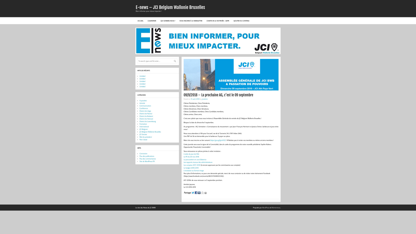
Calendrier (152, 21)
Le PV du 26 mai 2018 (191, 157)
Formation (143, 124)
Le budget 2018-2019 (191, 168)
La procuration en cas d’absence (195, 159)
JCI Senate (143, 134)
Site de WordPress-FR (147, 161)
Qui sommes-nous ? (168, 21)
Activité (142, 103)
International (144, 126)
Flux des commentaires (148, 159)
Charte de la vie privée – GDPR (218, 21)
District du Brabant (146, 116)
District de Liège (145, 111)
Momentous (276, 207)
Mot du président (146, 137)
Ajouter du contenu (241, 21)
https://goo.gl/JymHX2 (218, 140)
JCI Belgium (144, 129)
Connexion (143, 153)
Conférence (144, 108)
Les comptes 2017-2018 (192, 165)
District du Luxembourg (148, 121)
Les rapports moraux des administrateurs (198, 162)
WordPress (265, 207)
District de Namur (146, 113)
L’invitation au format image (194, 170)
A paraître (143, 100)
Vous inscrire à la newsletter (191, 21)
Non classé (143, 139)
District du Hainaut (146, 119)
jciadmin (205, 99)
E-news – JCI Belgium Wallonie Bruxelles (170, 7)
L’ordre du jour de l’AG (191, 154)
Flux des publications (147, 156)
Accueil (140, 21)
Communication (145, 106)
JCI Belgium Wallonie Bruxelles (150, 132)
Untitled (142, 76)
